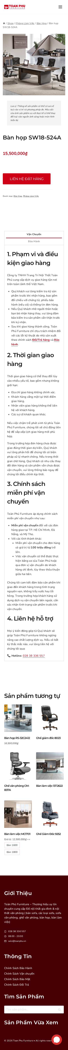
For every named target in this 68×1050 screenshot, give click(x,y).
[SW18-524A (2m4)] (34, 64)
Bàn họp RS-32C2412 (17, 738)
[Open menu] (60, 7)
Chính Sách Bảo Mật (17, 979)
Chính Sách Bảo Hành (18, 968)
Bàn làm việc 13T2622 (49, 785)
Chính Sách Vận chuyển (19, 974)
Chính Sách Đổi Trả (16, 985)
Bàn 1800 (12, 852)
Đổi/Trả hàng (41, 340)
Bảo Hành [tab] (34, 241)
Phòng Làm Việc (31, 196)
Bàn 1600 (12, 845)
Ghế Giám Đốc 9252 (48, 834)
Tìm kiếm (60, 1010)
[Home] (4, 23)
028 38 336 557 (34, 656)
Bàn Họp (18, 196)
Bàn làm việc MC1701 (17, 834)
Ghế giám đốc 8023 (48, 738)
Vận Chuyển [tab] (34, 234)
